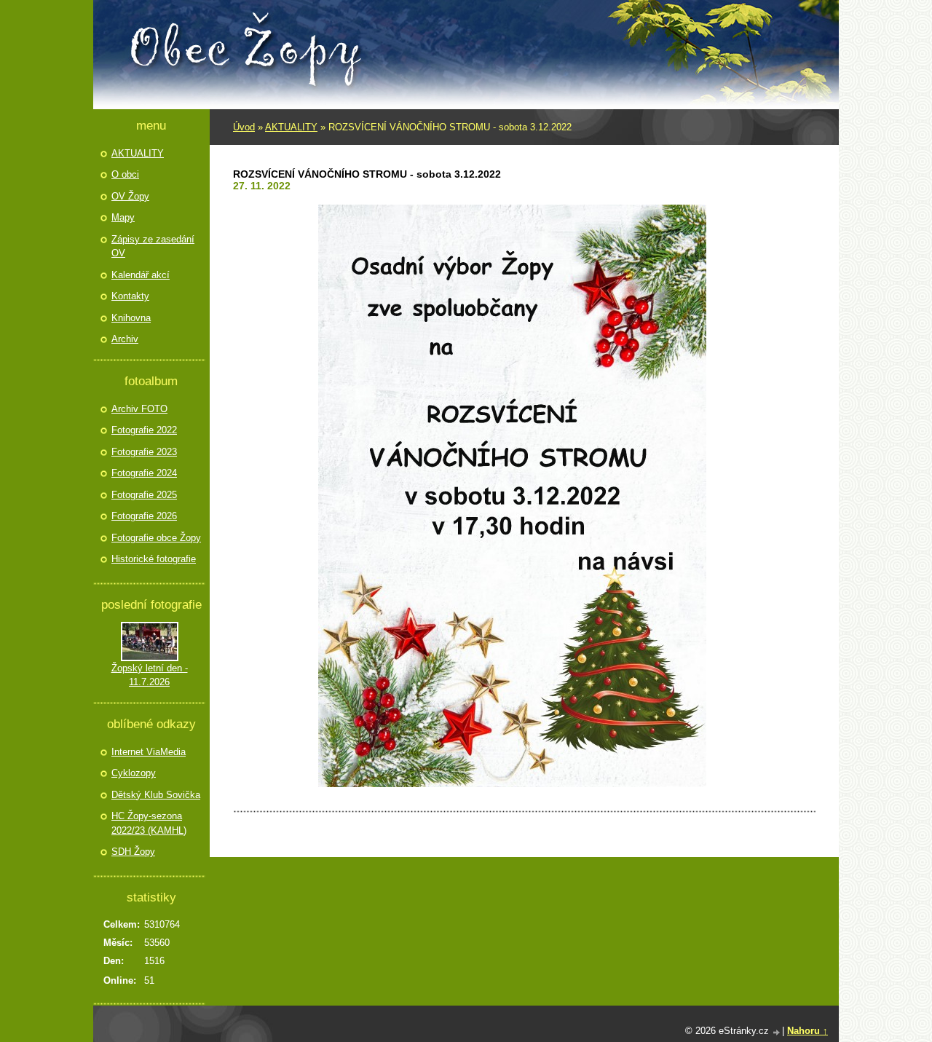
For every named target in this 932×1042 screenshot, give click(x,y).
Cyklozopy (133, 772)
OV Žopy (130, 196)
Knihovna (131, 317)
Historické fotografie (153, 558)
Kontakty (130, 296)
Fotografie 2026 (144, 515)
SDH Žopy (133, 851)
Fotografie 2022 (144, 430)
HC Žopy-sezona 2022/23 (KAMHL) (148, 823)
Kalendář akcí (140, 274)
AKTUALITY (291, 127)
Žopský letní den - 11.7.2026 (149, 675)
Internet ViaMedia (148, 751)
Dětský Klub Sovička (155, 794)
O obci (125, 174)
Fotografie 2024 (144, 472)
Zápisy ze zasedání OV (152, 246)
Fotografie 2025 (144, 494)
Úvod (244, 127)
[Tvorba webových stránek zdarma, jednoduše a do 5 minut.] (777, 1032)
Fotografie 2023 (144, 451)
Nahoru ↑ (807, 1030)
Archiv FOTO (139, 408)
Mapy (123, 217)
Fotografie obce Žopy (156, 537)
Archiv (124, 338)
